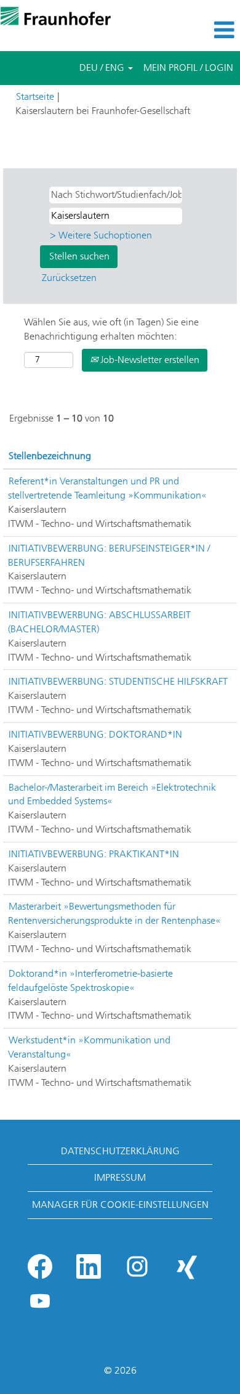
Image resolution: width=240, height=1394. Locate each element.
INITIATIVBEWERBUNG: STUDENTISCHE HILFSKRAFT (118, 681)
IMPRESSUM (120, 1177)
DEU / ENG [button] (103, 67)
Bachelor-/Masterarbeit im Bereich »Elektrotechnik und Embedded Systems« (112, 794)
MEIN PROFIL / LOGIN (188, 67)
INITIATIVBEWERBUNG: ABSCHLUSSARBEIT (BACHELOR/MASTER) (99, 622)
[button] (200, 30)
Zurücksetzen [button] (69, 277)
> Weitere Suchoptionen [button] (101, 235)
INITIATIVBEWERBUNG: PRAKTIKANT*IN (94, 854)
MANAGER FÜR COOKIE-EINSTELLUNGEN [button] (120, 1204)
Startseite (35, 96)
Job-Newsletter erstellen (148, 359)
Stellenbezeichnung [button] (50, 456)
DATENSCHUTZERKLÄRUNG (120, 1151)
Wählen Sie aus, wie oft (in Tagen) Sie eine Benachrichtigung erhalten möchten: (111, 329)
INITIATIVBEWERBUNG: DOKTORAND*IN (95, 734)
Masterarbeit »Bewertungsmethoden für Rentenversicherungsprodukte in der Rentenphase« (114, 913)
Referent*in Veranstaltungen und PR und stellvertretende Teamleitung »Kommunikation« (107, 488)
